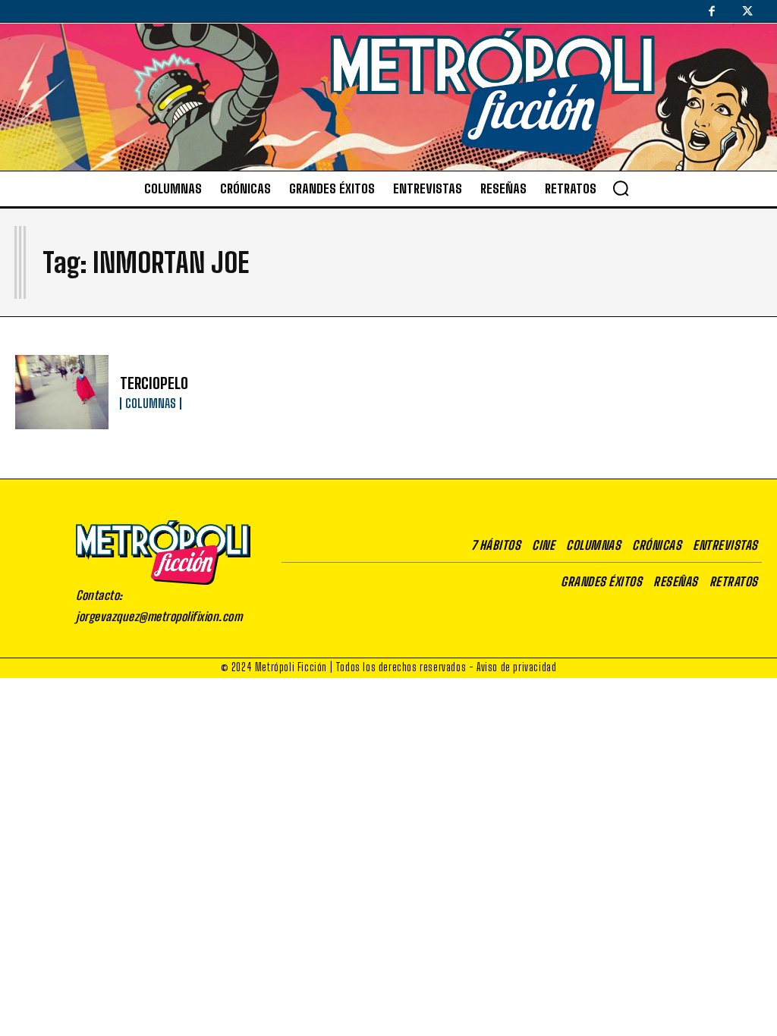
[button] (620, 188)
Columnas (150, 403)
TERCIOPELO (154, 383)
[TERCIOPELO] (62, 392)
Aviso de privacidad (516, 667)
